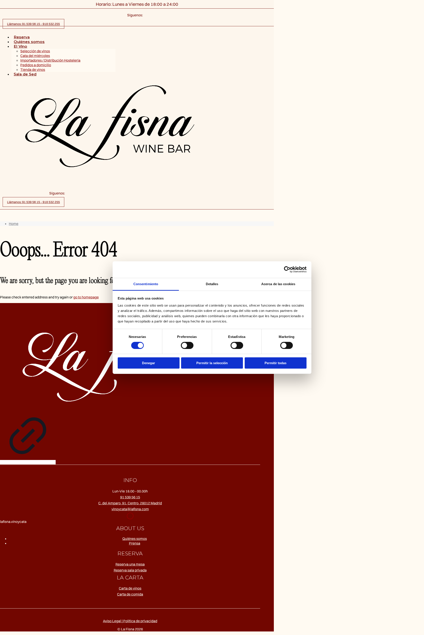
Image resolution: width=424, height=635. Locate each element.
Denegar (148, 363)
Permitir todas (275, 363)
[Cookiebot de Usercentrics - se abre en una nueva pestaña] (287, 269)
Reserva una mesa (130, 564)
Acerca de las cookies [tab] (278, 284)
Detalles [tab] (212, 284)
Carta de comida (130, 594)
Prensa (134, 543)
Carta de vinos (130, 588)
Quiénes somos (134, 538)
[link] (28, 387)
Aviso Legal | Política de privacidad (130, 621)
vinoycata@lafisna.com (130, 509)
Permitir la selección (212, 363)
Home (13, 223)
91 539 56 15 (130, 497)
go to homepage (86, 297)
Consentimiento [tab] (145, 284)
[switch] (187, 345)
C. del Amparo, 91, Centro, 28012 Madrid (130, 503)
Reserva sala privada (130, 570)
